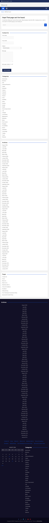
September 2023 (5, 206)
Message (4, 50)
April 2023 (4, 216)
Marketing (4, 118)
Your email (4, 40)
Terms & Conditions (6, 286)
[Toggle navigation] (6, 8)
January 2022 (5, 244)
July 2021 (4, 255)
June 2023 (4, 212)
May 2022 (4, 236)
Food (3, 97)
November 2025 (5, 161)
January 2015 (5, 268)
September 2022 (5, 229)
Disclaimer (4, 288)
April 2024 (4, 193)
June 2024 (4, 190)
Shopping (4, 123)
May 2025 (4, 173)
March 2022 (4, 240)
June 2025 (4, 171)
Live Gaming (4, 114)
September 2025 (5, 165)
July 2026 (4, 146)
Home (3, 278)
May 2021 (4, 259)
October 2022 (5, 227)
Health (3, 107)
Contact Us (4, 276)
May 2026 (4, 150)
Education (4, 88)
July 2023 (4, 210)
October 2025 (5, 163)
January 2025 (5, 178)
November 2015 (5, 265)
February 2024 (5, 197)
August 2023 (5, 208)
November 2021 (5, 248)
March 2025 (4, 175)
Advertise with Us (6, 284)
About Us (4, 280)
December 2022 (5, 223)
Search (45, 25)
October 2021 (5, 250)
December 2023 (5, 201)
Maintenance (5, 116)
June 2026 (4, 148)
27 (12, 461)
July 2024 (4, 188)
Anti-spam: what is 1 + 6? (7, 64)
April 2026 (4, 152)
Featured (4, 92)
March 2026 (4, 154)
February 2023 (5, 220)
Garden (3, 105)
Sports (3, 127)
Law (3, 110)
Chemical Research (6, 84)
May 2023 (4, 214)
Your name (4, 35)
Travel (3, 135)
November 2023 (5, 203)
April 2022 (4, 238)
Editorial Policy (5, 290)
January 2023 (5, 221)
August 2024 (5, 186)
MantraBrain (39, 521)
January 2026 (5, 158)
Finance (3, 95)
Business (4, 80)
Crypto (3, 86)
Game (3, 101)
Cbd (3, 82)
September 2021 (5, 251)
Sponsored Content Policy (7, 294)
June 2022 (4, 235)
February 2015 (5, 266)
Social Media (5, 125)
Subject (3, 46)
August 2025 (5, 167)
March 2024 (4, 195)
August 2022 (5, 231)
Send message (7, 70)
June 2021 (4, 257)
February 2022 (5, 242)
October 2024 (5, 182)
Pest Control (5, 122)
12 (9, 456)
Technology (4, 131)
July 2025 (4, 169)
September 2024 (5, 184)
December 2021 (5, 246)
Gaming (3, 103)
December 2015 (5, 263)
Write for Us (4, 282)
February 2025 (5, 176)
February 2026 (5, 156)
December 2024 (5, 180)
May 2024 (4, 191)
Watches (4, 137)
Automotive (4, 78)
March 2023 (4, 218)
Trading (3, 133)
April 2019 (4, 261)
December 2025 (5, 160)
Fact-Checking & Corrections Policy (9, 292)
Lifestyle (4, 112)
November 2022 (5, 225)
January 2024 (5, 199)
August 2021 (5, 253)
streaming (4, 129)
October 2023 (5, 205)
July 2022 (4, 233)
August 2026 (5, 145)
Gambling (4, 99)
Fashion (4, 90)
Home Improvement (6, 108)
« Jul (2, 465)
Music (3, 120)
